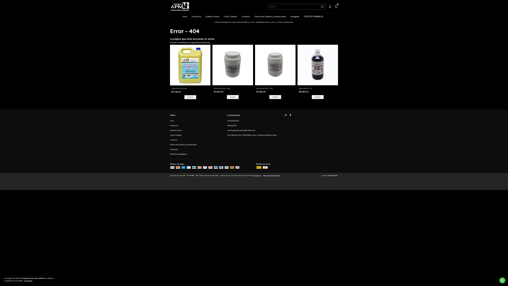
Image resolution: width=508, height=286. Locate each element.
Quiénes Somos (212, 16)
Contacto (246, 16)
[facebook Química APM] (290, 115)
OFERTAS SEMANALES (313, 16)
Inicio (185, 16)
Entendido (28, 281)
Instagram (295, 16)
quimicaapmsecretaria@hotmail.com (241, 130)
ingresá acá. (257, 175)
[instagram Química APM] (286, 115)
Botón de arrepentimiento (271, 175)
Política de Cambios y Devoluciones (270, 16)
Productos (196, 16)
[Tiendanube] (329, 176)
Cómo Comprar (230, 16)
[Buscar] (322, 6)
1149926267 (232, 126)
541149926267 (233, 121)
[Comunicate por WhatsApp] (502, 280)
